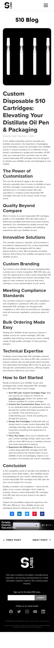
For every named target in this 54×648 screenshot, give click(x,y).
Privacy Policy (45, 621)
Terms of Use (34, 621)
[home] (7, 5)
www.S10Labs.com (17, 398)
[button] (46, 5)
